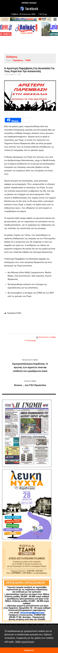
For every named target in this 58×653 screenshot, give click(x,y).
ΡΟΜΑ (28, 60)
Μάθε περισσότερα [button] (24, 642)
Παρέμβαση (18, 60)
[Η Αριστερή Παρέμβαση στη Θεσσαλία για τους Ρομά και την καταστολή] (30, 96)
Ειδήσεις (11, 56)
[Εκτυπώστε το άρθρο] (37, 337)
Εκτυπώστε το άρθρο (47, 337)
